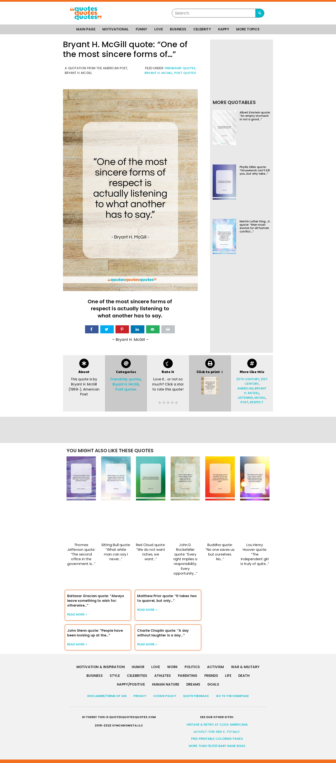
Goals (213, 684)
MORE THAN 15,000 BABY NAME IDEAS (217, 746)
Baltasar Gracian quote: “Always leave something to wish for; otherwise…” (95, 601)
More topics (248, 29)
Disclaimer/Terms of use (107, 696)
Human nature (165, 684)
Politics (192, 667)
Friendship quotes (180, 68)
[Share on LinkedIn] (137, 329)
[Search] (259, 13)
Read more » (77, 614)
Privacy (140, 696)
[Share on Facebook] (92, 329)
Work (172, 667)
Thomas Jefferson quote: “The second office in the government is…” (81, 554)
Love (158, 29)
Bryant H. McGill (159, 73)
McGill (260, 398)
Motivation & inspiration (100, 667)
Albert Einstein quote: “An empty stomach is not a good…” (255, 115)
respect (256, 402)
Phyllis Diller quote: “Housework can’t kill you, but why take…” (255, 170)
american (245, 388)
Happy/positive (131, 684)
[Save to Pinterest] (122, 329)
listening (245, 398)
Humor (138, 667)
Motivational (115, 29)
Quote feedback (196, 696)
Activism (215, 667)
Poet (244, 402)
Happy (223, 29)
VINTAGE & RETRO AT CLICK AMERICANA (217, 724)
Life (228, 675)
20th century (247, 379)
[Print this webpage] (168, 329)
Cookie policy (164, 696)
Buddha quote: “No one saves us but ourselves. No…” (219, 552)
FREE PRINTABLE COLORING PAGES (217, 739)
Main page (85, 29)
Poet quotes (185, 73)
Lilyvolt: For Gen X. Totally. (217, 732)
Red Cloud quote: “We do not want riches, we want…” (150, 552)
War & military (245, 667)
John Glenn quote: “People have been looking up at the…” (95, 633)
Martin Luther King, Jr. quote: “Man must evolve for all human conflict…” (255, 226)
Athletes (162, 675)
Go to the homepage (232, 696)
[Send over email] (153, 329)
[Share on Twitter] (107, 329)
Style (115, 675)
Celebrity (202, 29)
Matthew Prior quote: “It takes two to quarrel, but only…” (167, 598)
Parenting (187, 675)
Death (244, 675)
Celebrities (137, 675)
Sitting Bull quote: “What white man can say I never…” (116, 552)
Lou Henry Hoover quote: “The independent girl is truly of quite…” (254, 554)
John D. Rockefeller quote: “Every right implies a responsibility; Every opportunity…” (185, 559)
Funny (141, 29)
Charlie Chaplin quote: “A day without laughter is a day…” (163, 633)
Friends (211, 675)
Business (178, 29)
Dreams (193, 684)
